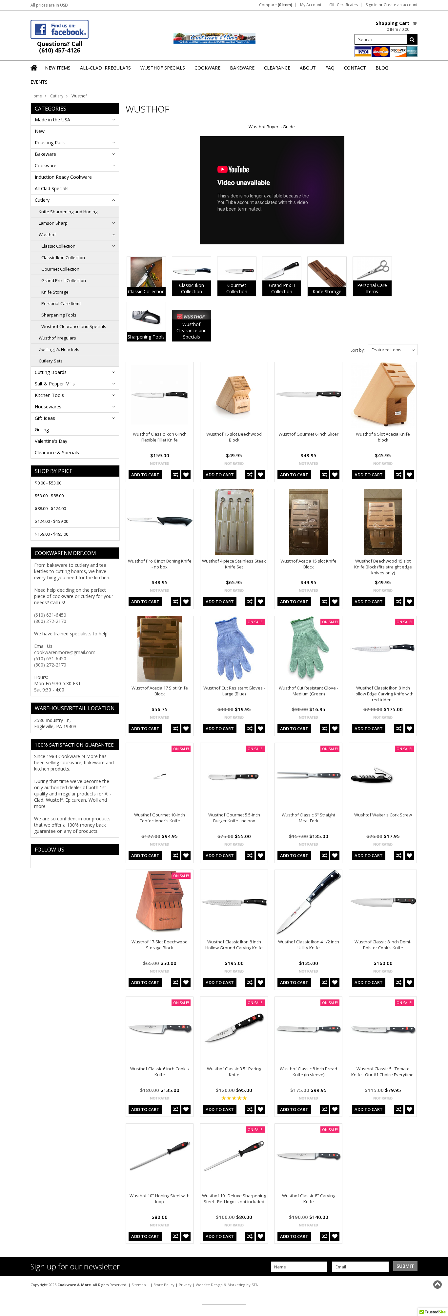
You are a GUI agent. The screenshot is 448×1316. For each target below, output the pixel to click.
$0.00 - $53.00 (48, 483)
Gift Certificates (343, 5)
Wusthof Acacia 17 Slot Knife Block (160, 691)
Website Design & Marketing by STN (227, 1284)
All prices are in (49, 5)
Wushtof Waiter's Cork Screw (383, 815)
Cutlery (56, 96)
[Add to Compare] (175, 474)
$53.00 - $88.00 (49, 496)
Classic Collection (58, 246)
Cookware (45, 165)
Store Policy (163, 1284)
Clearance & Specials (57, 452)
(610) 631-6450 (50, 615)
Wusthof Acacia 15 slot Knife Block (308, 564)
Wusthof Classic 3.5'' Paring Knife (234, 1072)
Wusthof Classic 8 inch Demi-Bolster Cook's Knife (383, 945)
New (40, 131)
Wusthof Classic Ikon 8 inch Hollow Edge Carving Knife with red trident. (383, 694)
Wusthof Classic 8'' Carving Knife (308, 1198)
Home (36, 96)
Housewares (48, 406)
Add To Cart (145, 475)
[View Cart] (415, 23)
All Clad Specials (52, 188)
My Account (310, 5)
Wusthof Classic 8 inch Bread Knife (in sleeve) (308, 1072)
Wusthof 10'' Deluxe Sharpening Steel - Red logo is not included (234, 1198)
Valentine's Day (51, 441)
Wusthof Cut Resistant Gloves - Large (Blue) (234, 691)
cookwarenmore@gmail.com (64, 652)
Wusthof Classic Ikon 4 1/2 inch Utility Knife (308, 945)
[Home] (34, 68)
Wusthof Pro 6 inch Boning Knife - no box (160, 564)
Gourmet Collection (60, 269)
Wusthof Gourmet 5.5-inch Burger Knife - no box (234, 818)
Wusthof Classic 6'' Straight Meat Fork (308, 818)
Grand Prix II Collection (63, 280)
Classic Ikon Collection (63, 257)
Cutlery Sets (51, 361)
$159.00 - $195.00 (51, 534)
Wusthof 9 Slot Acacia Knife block (383, 437)
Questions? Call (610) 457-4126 (59, 46)
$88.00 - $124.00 (50, 508)
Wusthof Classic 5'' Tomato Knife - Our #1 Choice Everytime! (383, 1072)
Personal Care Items (61, 303)
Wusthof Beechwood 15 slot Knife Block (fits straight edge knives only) (383, 567)
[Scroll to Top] (438, 1284)
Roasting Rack (50, 142)
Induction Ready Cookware (63, 177)
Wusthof (47, 234)
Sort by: (358, 350)
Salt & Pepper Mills (55, 383)
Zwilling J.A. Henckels (59, 349)
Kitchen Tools (49, 395)
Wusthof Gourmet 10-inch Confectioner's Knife (159, 818)
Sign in (371, 5)
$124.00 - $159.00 (51, 521)
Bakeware (45, 154)
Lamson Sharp (53, 223)
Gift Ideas (45, 418)
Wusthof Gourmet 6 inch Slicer (308, 434)
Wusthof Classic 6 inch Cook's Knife (159, 1072)
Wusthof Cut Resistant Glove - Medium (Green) (308, 691)
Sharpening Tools (58, 315)
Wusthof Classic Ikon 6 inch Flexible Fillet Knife (160, 437)
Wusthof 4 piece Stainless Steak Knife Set (234, 564)
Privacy (185, 1284)
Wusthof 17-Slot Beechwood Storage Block (160, 945)
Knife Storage (55, 292)
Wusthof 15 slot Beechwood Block (234, 437)
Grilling (42, 429)
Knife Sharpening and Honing (68, 212)
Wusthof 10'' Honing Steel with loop (160, 1198)
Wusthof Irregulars (57, 338)
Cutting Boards (51, 372)
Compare (275, 5)
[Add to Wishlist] (186, 474)
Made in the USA (52, 119)
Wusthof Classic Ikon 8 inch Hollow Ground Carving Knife (234, 945)
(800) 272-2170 (50, 621)
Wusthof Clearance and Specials (73, 326)
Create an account (400, 5)
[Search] (412, 39)
